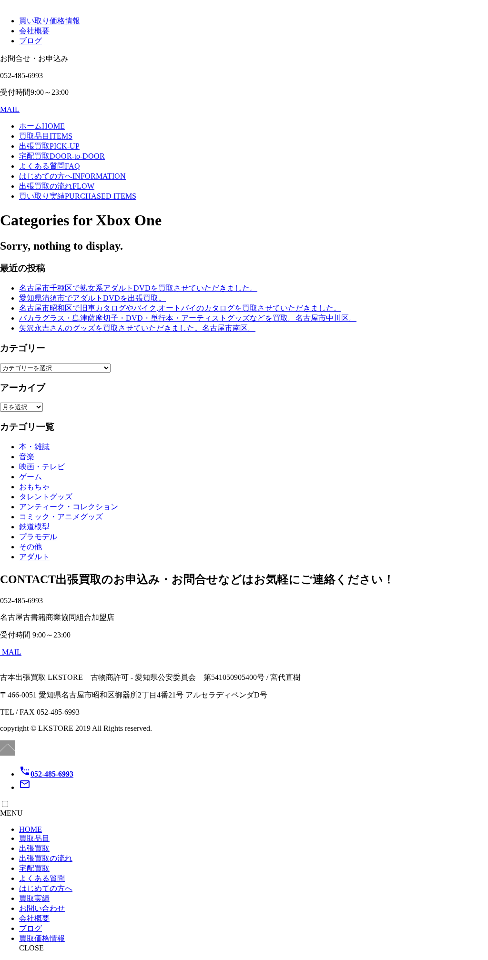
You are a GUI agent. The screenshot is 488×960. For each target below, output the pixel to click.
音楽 (26, 457)
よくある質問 (49, 166)
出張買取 (49, 146)
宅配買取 (62, 156)
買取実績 (34, 898)
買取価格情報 (42, 938)
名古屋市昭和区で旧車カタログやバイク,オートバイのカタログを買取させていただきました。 (180, 308)
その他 (30, 547)
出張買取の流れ (56, 186)
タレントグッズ (45, 497)
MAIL (10, 109)
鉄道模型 (34, 527)
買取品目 (45, 136)
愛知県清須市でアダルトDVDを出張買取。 (92, 298)
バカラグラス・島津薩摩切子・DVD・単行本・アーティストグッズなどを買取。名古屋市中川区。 (187, 318)
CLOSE (31, 948)
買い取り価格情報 (49, 21)
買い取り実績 (77, 196)
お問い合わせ (42, 908)
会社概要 (34, 31)
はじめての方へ (72, 176)
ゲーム (30, 477)
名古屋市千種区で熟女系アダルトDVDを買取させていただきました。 (138, 288)
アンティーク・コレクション (68, 507)
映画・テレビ (42, 467)
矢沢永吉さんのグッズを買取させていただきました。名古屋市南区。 (137, 328)
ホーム (42, 126)
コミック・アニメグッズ (61, 517)
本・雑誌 (34, 447)
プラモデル (38, 537)
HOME (30, 829)
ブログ (30, 41)
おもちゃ (34, 487)
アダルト (34, 557)
